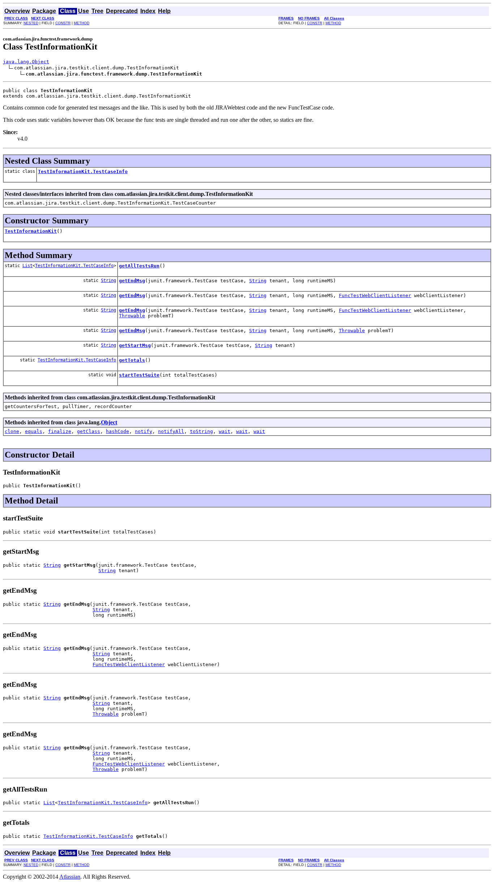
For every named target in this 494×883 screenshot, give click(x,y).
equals (33, 431)
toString (201, 431)
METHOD (81, 23)
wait (224, 431)
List (27, 265)
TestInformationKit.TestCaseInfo (83, 171)
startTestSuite (139, 375)
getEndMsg (132, 280)
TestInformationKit (31, 231)
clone (12, 431)
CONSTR (63, 23)
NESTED (31, 23)
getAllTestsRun (139, 266)
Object (109, 422)
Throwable (132, 315)
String (108, 280)
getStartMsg (135, 345)
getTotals (132, 360)
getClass (88, 431)
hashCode (117, 431)
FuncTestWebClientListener (375, 295)
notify (143, 431)
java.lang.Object (26, 61)
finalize (59, 431)
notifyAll (171, 431)
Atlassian (69, 877)
